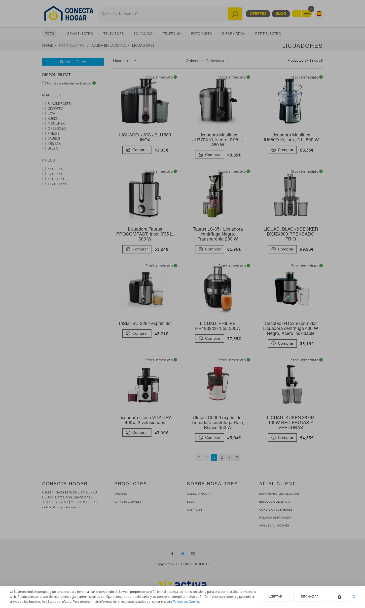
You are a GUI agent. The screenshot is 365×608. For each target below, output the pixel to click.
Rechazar (310, 597)
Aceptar (275, 597)
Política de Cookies (186, 602)
